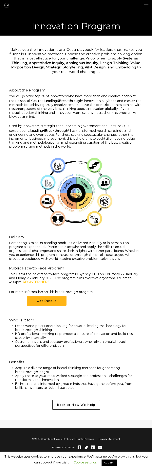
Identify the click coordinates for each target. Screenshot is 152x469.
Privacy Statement (109, 438)
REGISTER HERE (36, 282)
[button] (146, 6)
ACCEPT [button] (109, 462)
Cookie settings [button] (85, 462)
